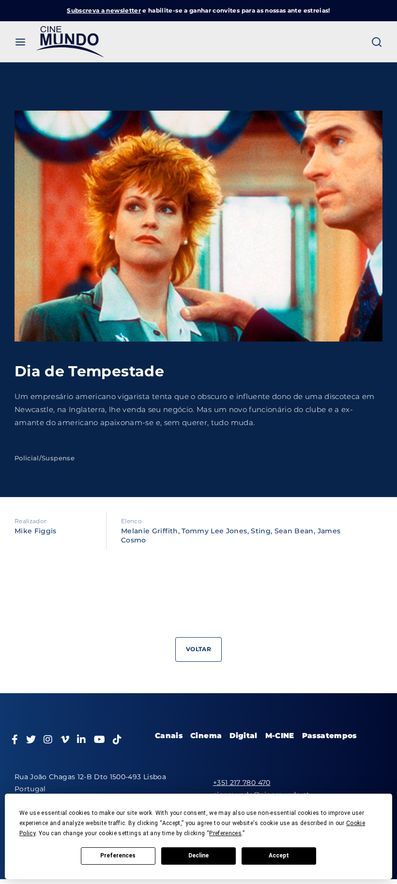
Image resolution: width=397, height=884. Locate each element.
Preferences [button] (225, 833)
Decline (198, 855)
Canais (169, 735)
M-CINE (279, 735)
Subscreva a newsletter (104, 10)
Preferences (118, 855)
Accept (279, 855)
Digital (243, 735)
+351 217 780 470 (242, 782)
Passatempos (329, 735)
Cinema (206, 735)
